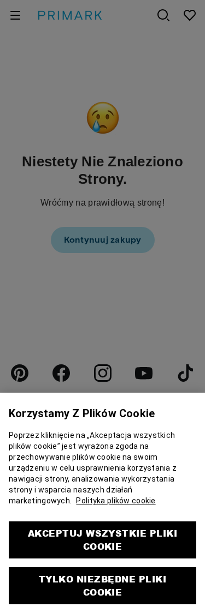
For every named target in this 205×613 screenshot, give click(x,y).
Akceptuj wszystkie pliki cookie (103, 532)
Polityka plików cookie (115, 493)
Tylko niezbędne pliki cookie (102, 578)
